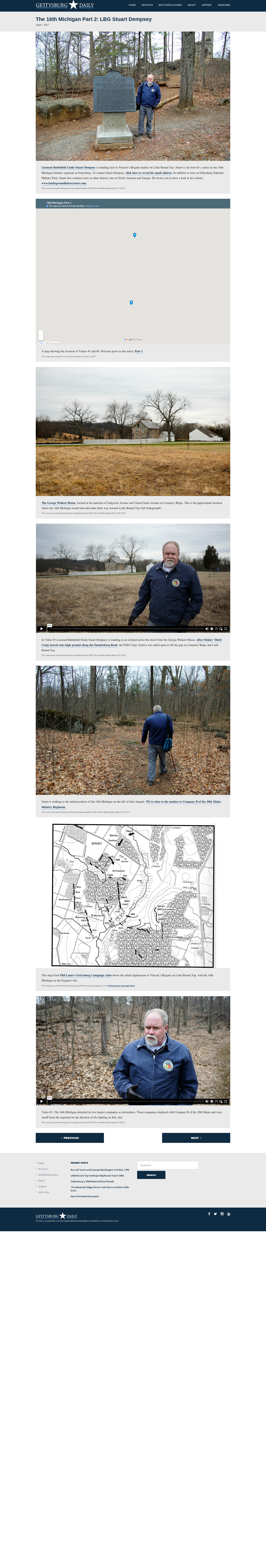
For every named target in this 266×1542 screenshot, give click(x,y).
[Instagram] (222, 1213)
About (41, 1180)
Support (42, 1186)
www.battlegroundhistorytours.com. (64, 183)
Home (41, 1163)
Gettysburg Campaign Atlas (121, 985)
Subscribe (43, 1192)
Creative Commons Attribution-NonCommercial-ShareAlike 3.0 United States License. (88, 1221)
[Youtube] (228, 1213)
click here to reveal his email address (149, 173)
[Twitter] (215, 1213)
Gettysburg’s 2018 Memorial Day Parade (92, 1181)
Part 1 (139, 351)
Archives (43, 1169)
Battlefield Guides (48, 1174)
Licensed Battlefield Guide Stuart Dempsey (69, 167)
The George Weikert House (58, 503)
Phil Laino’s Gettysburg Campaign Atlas (86, 975)
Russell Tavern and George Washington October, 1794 (100, 1169)
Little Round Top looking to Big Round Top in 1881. (97, 1175)
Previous (71, 1138)
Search (151, 1175)
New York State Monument (85, 1196)
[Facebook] (209, 1213)
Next (195, 1138)
